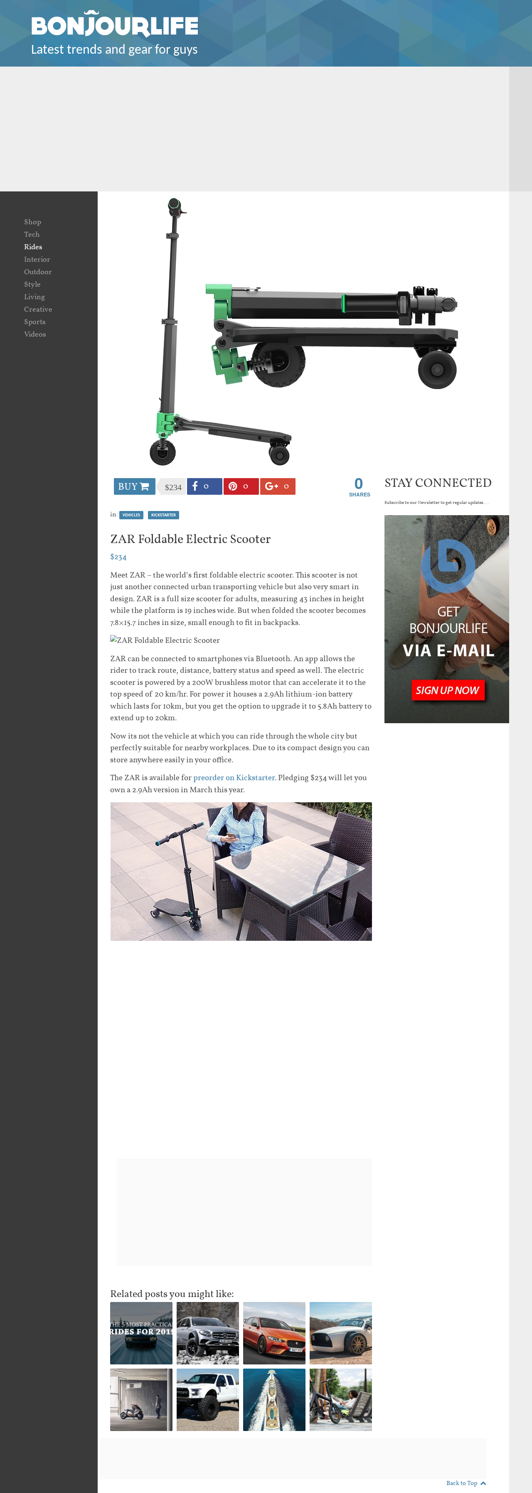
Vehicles (131, 515)
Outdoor (38, 272)
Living (34, 297)
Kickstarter (163, 515)
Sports (35, 322)
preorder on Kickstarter (234, 778)
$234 (118, 557)
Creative (38, 310)
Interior (37, 260)
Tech (32, 235)
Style (32, 285)
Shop (32, 222)
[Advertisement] (266, 129)
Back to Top (462, 1483)
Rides (33, 247)
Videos (35, 335)
